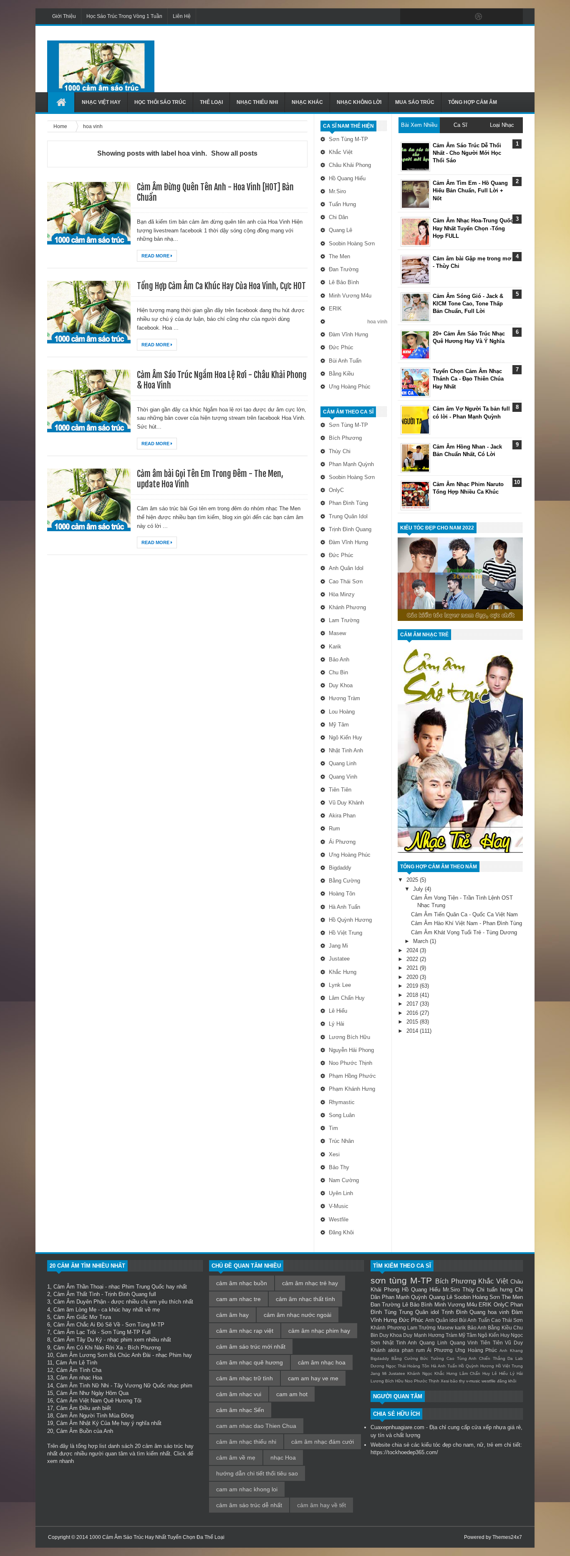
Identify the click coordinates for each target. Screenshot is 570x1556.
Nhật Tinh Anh (346, 750)
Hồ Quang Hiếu (347, 178)
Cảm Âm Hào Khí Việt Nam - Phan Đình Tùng (466, 923)
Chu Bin (338, 672)
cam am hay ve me (313, 1378)
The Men (339, 256)
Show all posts (234, 153)
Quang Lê (340, 230)
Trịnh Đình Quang (350, 529)
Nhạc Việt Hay (101, 102)
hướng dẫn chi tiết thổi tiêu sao (257, 1473)
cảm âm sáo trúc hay (168, 1446)
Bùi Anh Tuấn (345, 361)
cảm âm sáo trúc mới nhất (250, 1346)
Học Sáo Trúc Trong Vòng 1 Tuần (124, 16)
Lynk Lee (340, 985)
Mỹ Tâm (339, 724)
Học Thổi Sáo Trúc (160, 102)
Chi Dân (338, 217)
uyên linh (341, 1193)
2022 (413, 959)
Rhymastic (342, 1102)
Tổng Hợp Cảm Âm (472, 102)
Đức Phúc (341, 347)
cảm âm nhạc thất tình (305, 1299)
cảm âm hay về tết (321, 1505)
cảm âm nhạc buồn (241, 1283)
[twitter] (426, 16)
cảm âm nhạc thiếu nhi (246, 1441)
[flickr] (461, 16)
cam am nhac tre (238, 1299)
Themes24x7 (507, 1537)
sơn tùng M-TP (348, 139)
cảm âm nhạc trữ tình (244, 1378)
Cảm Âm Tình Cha (78, 1370)
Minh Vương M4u (350, 296)
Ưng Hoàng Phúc (350, 386)
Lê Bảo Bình (344, 282)
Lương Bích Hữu (349, 1037)
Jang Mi (338, 946)
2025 (413, 880)
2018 (413, 995)
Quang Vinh (343, 777)
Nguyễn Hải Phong (351, 1050)
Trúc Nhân (341, 1141)
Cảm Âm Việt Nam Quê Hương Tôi (98, 1400)
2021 (413, 968)
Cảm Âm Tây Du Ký (77, 1340)
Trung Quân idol (348, 516)
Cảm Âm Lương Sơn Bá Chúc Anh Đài (103, 1355)
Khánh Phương (347, 607)
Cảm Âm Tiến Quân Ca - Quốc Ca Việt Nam (464, 914)
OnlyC (336, 490)
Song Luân (342, 1115)
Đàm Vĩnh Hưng (348, 334)
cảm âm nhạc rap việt (244, 1330)
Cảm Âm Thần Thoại (78, 1287)
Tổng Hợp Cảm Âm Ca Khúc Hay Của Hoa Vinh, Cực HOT (221, 286)
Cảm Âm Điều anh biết (83, 1408)
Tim (333, 1128)
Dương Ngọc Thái (388, 1366)
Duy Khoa (341, 685)
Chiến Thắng (492, 1358)
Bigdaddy (340, 868)
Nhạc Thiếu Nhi (257, 102)
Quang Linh (342, 763)
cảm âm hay (232, 1314)
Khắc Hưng (342, 972)
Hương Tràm (344, 698)
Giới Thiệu (64, 16)
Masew (337, 633)
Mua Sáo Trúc (414, 102)
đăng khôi (341, 1232)
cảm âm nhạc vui (238, 1394)
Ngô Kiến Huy (345, 737)
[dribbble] (478, 16)
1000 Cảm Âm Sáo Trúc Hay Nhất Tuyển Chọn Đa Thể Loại (156, 1537)
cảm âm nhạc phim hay (319, 1330)
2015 (413, 1022)
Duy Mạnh (414, 1335)
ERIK (335, 308)
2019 (413, 986)
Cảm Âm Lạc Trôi (74, 1332)
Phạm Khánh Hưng (352, 1089)
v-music (338, 1206)
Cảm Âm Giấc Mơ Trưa (82, 1317)
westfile (338, 1219)
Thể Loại (211, 102)
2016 (413, 1013)
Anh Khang (511, 1350)
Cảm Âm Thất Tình (76, 1294)
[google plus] (513, 16)
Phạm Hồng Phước (352, 1076)
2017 (413, 1004)
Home (60, 126)
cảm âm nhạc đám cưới (322, 1441)
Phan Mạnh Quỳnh (351, 464)
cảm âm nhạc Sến (240, 1410)
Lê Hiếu (338, 1011)
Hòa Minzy (342, 594)
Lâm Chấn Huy (347, 998)
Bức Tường (432, 1358)
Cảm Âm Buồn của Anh (84, 1431)
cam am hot (292, 1394)
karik (335, 646)
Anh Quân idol (346, 568)
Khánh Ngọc (419, 1373)
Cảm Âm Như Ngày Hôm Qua (92, 1393)
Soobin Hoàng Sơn (352, 243)
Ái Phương (342, 842)
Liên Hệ (182, 16)
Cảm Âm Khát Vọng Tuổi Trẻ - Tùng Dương (464, 932)
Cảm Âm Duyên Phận (79, 1302)
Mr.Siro (337, 191)
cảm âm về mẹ (235, 1457)
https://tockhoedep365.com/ (404, 1452)
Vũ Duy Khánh (346, 802)
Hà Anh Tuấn (344, 907)
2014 (413, 1031)
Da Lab (515, 1358)
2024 (413, 950)
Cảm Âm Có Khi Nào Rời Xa (88, 1347)
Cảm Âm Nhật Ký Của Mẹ (87, 1423)
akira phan (342, 815)
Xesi (334, 1154)
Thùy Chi (340, 451)
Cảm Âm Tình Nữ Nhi (82, 1385)
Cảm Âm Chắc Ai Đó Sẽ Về (86, 1324)
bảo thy (339, 1167)
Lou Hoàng (342, 712)
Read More (156, 255)
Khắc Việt (341, 152)
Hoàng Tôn (342, 893)
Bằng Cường (344, 881)
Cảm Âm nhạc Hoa (79, 1377)
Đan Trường (343, 269)
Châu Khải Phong (350, 165)
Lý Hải (336, 1024)
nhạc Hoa (283, 1457)
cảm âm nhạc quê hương (249, 1362)
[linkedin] (496, 16)
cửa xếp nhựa (489, 1427)
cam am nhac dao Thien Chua (256, 1425)
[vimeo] (443, 16)
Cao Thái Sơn (346, 581)
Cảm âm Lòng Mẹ (74, 1309)
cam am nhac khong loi (246, 1489)
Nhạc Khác (307, 102)
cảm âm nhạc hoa (322, 1362)
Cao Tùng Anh (461, 1358)
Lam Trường (344, 620)
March (421, 941)
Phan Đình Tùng (348, 503)
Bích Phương (345, 438)
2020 (413, 977)
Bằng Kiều (341, 374)
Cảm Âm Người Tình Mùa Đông (95, 1415)
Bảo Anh (339, 659)
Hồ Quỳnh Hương (350, 920)
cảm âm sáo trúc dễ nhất (249, 1505)
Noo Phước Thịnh (350, 1063)
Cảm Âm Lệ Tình (76, 1362)
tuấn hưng (342, 204)
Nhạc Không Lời (359, 102)
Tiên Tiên (340, 790)
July (419, 889)
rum (334, 828)
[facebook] (408, 16)
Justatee (339, 959)
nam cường (344, 1180)
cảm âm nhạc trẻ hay (310, 1283)
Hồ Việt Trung (345, 933)
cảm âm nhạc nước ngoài (297, 1314)
